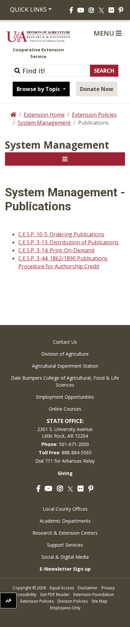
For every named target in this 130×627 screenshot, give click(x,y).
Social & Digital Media (65, 557)
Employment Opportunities (65, 397)
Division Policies (72, 601)
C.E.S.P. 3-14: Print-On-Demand (56, 250)
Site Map (99, 601)
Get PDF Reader (55, 594)
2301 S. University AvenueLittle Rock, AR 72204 (65, 432)
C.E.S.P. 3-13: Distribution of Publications (68, 242)
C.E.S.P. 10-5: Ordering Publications (61, 234)
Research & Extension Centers (65, 533)
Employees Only (65, 608)
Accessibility (24, 594)
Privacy (108, 588)
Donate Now (96, 89)
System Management (44, 122)
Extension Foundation (93, 594)
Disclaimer (88, 588)
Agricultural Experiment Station (65, 366)
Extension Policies (94, 114)
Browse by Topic (39, 89)
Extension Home (44, 114)
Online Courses (65, 409)
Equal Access (62, 588)
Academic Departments (65, 521)
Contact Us (65, 342)
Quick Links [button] (28, 9)
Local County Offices (65, 509)
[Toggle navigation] (65, 159)
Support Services (65, 545)
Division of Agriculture (65, 354)
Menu (105, 33)
